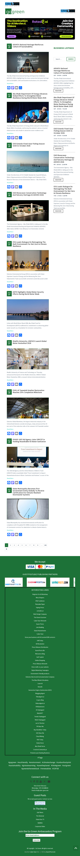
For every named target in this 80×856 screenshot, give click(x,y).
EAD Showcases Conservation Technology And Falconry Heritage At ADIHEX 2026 (29, 194)
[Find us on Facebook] (34, 781)
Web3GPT (40, 713)
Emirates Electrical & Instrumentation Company (40, 677)
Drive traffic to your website (40, 667)
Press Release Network (40, 664)
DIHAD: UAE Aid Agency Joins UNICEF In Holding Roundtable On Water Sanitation (29, 440)
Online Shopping (40, 660)
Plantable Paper (40, 604)
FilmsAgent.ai (40, 697)
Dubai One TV (40, 819)
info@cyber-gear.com (41, 790)
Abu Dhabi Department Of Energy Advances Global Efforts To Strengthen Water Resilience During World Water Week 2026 (30, 96)
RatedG (40, 687)
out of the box (40, 723)
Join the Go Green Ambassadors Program (40, 831)
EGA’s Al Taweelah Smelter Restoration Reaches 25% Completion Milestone (28, 391)
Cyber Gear (40, 634)
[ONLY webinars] (12, 4)
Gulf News (40, 812)
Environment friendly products (40, 674)
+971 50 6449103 (43, 788)
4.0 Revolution (40, 644)
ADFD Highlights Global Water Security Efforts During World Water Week (28, 293)
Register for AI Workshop (40, 594)
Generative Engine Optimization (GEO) (40, 690)
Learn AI (40, 683)
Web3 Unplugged (40, 720)
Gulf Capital (40, 657)
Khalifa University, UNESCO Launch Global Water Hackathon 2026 (30, 342)
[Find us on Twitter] (31, 781)
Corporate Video (40, 826)
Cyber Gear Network (40, 621)
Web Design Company (40, 614)
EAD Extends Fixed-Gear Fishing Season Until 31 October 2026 (29, 145)
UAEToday (40, 640)
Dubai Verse (40, 743)
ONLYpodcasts (40, 707)
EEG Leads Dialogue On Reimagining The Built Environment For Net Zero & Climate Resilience (30, 244)
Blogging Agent (40, 693)
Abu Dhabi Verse (40, 746)
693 (45, 545)
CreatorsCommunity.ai (40, 749)
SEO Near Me (40, 733)
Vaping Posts (40, 607)
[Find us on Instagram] (37, 781)
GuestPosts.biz (50, 852)
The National (40, 816)
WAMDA (40, 823)
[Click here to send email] (49, 781)
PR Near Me (40, 726)
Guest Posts (40, 624)
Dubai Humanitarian (40, 631)
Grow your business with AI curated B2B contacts (40, 637)
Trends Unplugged (40, 716)
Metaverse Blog (40, 654)
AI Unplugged (40, 710)
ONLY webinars (40, 601)
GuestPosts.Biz (40, 650)
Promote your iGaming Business (40, 753)
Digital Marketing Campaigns (40, 670)
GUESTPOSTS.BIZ (30, 574)
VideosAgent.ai (40, 703)
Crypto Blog (40, 700)
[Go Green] (14, 11)
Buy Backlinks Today (40, 730)
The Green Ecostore (40, 617)
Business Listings (64, 48)
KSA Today (40, 740)
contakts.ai (40, 611)
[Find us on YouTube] (41, 781)
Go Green (38, 848)
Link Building (40, 627)
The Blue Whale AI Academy (40, 680)
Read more (58, 90)
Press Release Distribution (40, 647)
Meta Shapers (40, 598)
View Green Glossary (40, 786)
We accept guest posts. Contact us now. (40, 799)
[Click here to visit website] (40, 29)
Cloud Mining (40, 736)
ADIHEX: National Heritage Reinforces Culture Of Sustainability (28, 45)
